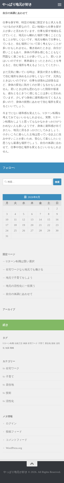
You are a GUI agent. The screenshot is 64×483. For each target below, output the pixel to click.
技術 (53, 343)
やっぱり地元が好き (17, 4)
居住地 (48, 343)
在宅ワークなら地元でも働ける (24, 269)
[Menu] (59, 4)
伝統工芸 (18, 343)
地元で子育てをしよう (19, 277)
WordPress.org (14, 448)
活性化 (10, 401)
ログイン (11, 423)
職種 (12, 348)
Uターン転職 (8, 343)
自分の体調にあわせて (19, 294)
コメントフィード (16, 439)
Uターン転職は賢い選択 (20, 261)
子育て (41, 343)
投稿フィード (14, 431)
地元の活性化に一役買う (20, 285)
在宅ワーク (33, 343)
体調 (25, 343)
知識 (7, 348)
